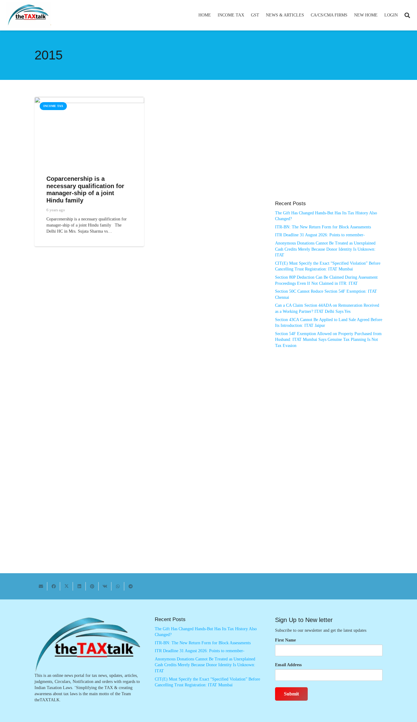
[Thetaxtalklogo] (28, 15)
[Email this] (40, 586)
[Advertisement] (329, 152)
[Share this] (53, 586)
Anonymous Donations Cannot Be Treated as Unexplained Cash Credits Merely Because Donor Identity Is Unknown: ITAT (325, 249)
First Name (285, 640)
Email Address (288, 665)
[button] (246, 15)
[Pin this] (92, 586)
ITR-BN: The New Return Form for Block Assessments (323, 227)
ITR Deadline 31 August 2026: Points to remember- (320, 235)
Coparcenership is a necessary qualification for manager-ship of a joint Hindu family (85, 189)
